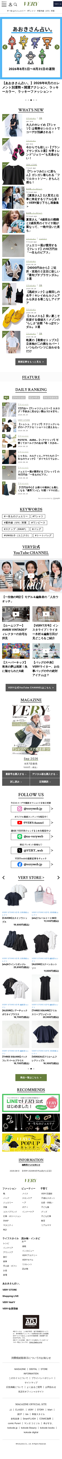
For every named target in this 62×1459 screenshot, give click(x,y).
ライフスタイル (10, 1238)
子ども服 (45, 1207)
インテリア (8, 1248)
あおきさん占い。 (11, 1283)
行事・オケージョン (12, 1216)
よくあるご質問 (34, 1387)
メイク (25, 1193)
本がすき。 (48, 1423)
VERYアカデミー (29, 1255)
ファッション (9, 1188)
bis (26, 1414)
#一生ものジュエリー (16, 11)
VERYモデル (27, 1259)
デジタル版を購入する (43, 774)
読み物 (25, 1268)
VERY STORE (29, 877)
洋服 (5, 1207)
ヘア (24, 1202)
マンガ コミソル (32, 1423)
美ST (19, 1414)
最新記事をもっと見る (29, 361)
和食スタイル (38, 1414)
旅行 (5, 1257)
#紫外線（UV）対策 (46, 11)
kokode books (47, 1428)
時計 (5, 1229)
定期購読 (43, 781)
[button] (25, 100)
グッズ (44, 1211)
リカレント (27, 1264)
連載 (24, 1246)
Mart (50, 1410)
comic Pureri (14, 1423)
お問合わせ (50, 1387)
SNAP (6, 1220)
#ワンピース (38, 522)
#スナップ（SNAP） (15, 529)
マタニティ (8, 1225)
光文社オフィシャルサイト (31, 1391)
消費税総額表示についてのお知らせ (31, 1357)
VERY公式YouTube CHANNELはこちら (29, 687)
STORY (40, 1410)
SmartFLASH (29, 1419)
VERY (31, 1410)
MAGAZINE (20, 1369)
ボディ (25, 1207)
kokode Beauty (29, 1428)
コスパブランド (10, 1211)
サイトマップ (31, 1383)
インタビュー (28, 1251)
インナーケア (28, 1211)
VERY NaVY (8, 1302)
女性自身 (15, 1419)
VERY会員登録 (10, 1308)
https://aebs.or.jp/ (35, 1342)
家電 (5, 1275)
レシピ (6, 1243)
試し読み (15, 781)
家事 (5, 1261)
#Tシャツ (31, 11)
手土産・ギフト (10, 1266)
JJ (10, 1410)
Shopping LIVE (10, 1296)
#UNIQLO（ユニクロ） (17, 535)
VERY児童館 (46, 1193)
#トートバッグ (43, 535)
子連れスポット (48, 1198)
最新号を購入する (15, 774)
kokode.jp (12, 1428)
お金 (5, 1270)
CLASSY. (19, 1410)
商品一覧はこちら (29, 1077)
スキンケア (27, 1198)
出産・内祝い (47, 1202)
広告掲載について (14, 1387)
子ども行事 (46, 1216)
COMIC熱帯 (45, 1419)
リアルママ (46, 1225)
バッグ (6, 1198)
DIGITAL (33, 1369)
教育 (43, 1220)
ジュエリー (8, 1202)
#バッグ (36, 529)
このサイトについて (18, 1378)
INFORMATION (31, 1374)
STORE (44, 1369)
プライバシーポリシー (42, 1378)
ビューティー (28, 1188)
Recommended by (45, 498)
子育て (44, 1188)
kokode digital (31, 1432)
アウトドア (8, 1252)
